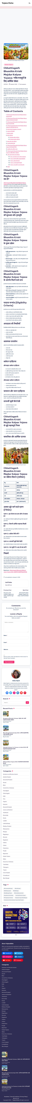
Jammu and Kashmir (8, 809)
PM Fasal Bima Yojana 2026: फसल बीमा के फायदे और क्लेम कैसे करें (16, 762)
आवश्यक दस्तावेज (10, 133)
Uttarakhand (6, 875)
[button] (8, 585)
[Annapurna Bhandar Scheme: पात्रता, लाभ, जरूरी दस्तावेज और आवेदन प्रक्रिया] (6, 713)
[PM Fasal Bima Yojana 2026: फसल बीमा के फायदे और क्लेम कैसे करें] (6, 757)
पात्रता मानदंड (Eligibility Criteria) (14, 129)
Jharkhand (5, 812)
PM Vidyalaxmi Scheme (8, 897)
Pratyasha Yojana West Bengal (21, 897)
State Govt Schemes (8, 861)
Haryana (5, 804)
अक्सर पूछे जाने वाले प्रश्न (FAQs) (13, 154)
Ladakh (5, 820)
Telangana (5, 867)
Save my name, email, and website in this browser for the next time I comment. (16, 657)
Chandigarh (6, 790)
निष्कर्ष (8, 166)
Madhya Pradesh (7, 826)
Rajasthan (5, 853)
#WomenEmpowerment (18, 893)
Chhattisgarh (6, 793)
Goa (4, 799)
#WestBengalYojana (8, 893)
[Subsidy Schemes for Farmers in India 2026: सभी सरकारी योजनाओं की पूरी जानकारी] (6, 742)
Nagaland (5, 840)
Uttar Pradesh (6, 872)
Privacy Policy (23, 1096)
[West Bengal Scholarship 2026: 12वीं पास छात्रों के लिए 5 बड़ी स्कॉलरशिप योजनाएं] (6, 728)
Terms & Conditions (14, 1096)
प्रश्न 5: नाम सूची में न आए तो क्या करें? (17, 164)
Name (5, 635)
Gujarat (5, 801)
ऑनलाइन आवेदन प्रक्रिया (14, 137)
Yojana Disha (7, 3)
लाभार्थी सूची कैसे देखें (11, 143)
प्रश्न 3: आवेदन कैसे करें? (15, 160)
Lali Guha (8, 582)
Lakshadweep (6, 823)
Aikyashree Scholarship (8, 895)
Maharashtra (6, 829)
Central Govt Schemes (8, 788)
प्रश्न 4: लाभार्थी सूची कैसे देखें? (16, 162)
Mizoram (5, 837)
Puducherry (6, 848)
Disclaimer (6, 1096)
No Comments (23, 84)
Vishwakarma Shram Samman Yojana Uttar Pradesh (14, 900)
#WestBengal (15, 890)
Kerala (4, 818)
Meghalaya (6, 834)
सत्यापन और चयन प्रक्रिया (11, 141)
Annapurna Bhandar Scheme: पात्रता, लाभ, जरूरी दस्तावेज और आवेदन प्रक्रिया (14, 719)
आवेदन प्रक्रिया (10, 135)
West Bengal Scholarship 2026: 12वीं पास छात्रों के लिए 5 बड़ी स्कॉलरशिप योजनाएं (15, 733)
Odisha (5, 842)
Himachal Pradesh (7, 807)
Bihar (4, 785)
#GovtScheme (17, 888)
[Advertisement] (16, 25)
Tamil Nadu (5, 864)
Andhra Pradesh (7, 777)
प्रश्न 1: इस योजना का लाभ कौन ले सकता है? (18, 156)
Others (4, 845)
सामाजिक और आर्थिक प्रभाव (12, 149)
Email (5, 642)
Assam (4, 782)
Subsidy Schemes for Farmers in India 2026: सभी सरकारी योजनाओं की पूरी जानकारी (15, 748)
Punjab (4, 850)
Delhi (4, 796)
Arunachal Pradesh (7, 779)
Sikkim (4, 859)
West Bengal (6, 878)
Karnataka (5, 815)
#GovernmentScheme (8, 888)
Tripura (4, 870)
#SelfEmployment (7, 890)
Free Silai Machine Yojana (21, 895)
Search (5, 699)
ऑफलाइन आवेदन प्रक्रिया (15, 139)
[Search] (27, 702)
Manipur (5, 831)
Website (6, 649)
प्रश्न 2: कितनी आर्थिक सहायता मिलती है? (18, 158)
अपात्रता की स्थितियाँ (10, 131)
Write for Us (16, 1098)
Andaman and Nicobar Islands (10, 774)
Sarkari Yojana (9, 64)
